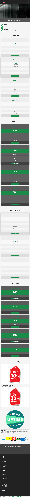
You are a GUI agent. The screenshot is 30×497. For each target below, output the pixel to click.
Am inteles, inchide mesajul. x (19, 496)
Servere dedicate (3, 466)
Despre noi (3, 457)
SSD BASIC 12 (15, 100)
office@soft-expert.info (6, 486)
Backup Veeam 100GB (15, 288)
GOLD (15, 167)
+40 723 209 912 (6, 485)
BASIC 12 (15, 188)
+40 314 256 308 (6, 483)
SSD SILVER (15, 59)
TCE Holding (16, 449)
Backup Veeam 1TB (15, 331)
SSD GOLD (15, 80)
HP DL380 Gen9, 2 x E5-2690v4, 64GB (15, 259)
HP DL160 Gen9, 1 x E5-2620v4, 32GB (15, 215)
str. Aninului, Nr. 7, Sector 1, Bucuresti (6, 482)
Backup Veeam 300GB (15, 302)
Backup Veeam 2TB (15, 345)
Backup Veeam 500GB (15, 316)
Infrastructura (3, 458)
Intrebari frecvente (4, 461)
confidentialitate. (13, 496)
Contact (3, 481)
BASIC (15, 126)
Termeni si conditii (4, 474)
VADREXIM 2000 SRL (17, 450)
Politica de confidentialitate (5, 475)
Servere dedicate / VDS (4, 465)
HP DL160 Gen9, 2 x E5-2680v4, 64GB (15, 237)
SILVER (15, 146)
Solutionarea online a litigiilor (5, 478)
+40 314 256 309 (6, 484)
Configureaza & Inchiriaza (3, 14)
